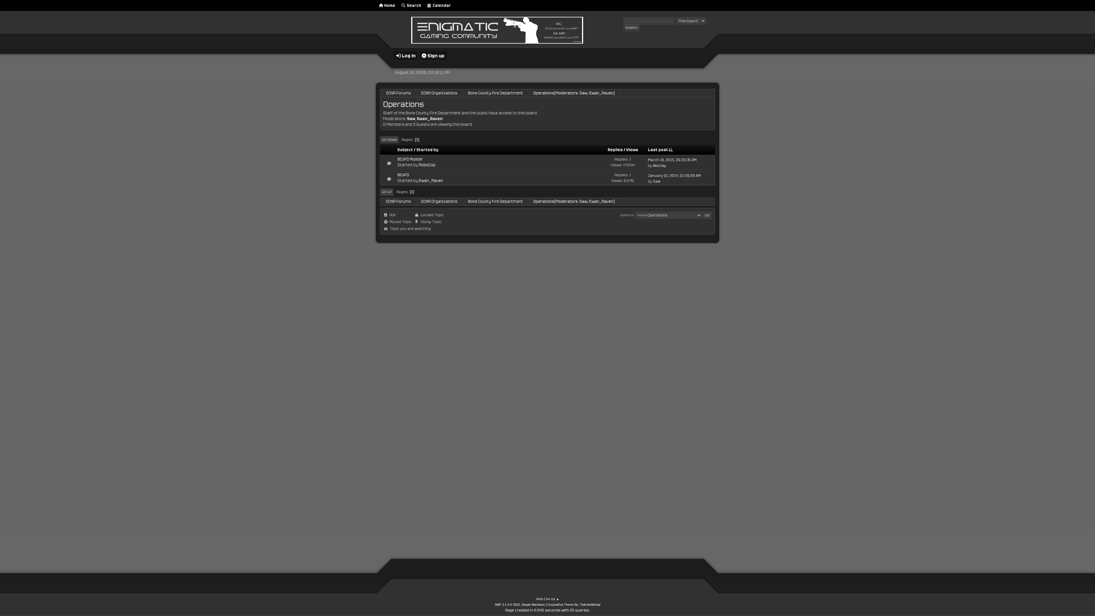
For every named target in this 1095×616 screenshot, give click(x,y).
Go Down (389, 140)
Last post (658, 149)
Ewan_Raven (601, 93)
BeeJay (659, 165)
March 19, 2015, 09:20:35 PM (672, 160)
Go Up (387, 192)
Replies (615, 149)
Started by (427, 149)
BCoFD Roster (410, 159)
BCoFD (403, 175)
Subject (405, 149)
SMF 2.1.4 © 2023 (507, 604)
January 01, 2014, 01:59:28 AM (674, 175)
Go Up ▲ (552, 599)
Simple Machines (533, 604)
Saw (583, 93)
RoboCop (427, 165)
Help (539, 599)
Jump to (627, 215)
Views (632, 149)
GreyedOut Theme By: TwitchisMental (574, 604)
